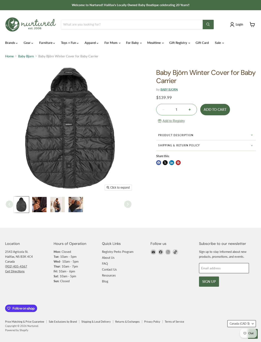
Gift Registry (178, 42)
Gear (27, 42)
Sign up (209, 281)
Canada (240, 323)
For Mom (111, 42)
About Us (108, 257)
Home (9, 56)
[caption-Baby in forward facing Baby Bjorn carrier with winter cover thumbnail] (57, 205)
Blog (105, 281)
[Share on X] (165, 162)
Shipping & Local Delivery (96, 321)
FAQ (105, 263)
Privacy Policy (152, 321)
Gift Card (202, 42)
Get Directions (15, 271)
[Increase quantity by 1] (189, 109)
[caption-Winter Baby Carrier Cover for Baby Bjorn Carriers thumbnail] (21, 205)
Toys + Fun (69, 42)
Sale (218, 42)
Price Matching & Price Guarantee (24, 321)
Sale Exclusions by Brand (63, 321)
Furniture (46, 42)
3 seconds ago (174, 121)
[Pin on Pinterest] (178, 162)
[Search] (208, 24)
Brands (10, 42)
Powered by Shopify (16, 330)
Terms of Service (174, 321)
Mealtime (154, 42)
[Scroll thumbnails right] (128, 204)
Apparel (91, 42)
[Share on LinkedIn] (171, 162)
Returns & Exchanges (127, 321)
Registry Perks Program (117, 251)
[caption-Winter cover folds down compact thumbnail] (75, 205)
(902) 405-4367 (16, 266)
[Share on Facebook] (158, 162)
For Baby (132, 42)
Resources (109, 275)
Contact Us (109, 269)
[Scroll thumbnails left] (9, 204)
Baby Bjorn (26, 56)
